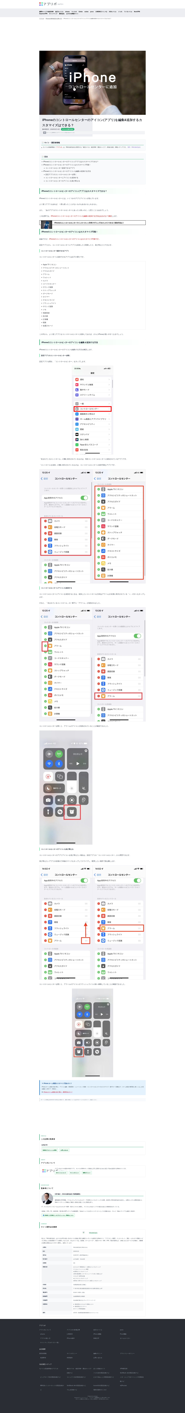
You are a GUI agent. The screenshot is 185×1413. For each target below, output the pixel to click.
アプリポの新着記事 (73, 1330)
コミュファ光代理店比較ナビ (76, 1377)
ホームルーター (125, 1338)
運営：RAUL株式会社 (134, 147)
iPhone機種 (97, 1334)
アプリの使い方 (45, 1338)
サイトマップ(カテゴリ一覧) (49, 1342)
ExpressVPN (43, 14)
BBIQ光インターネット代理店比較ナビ (52, 1387)
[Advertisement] (92, 34)
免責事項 (43, 1358)
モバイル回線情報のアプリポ (48, 1368)
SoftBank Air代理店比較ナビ (76, 1385)
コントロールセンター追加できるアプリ (60, 168)
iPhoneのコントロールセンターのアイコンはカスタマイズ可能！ (67, 164)
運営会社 (61, 14)
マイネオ (74, 11)
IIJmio (81, 11)
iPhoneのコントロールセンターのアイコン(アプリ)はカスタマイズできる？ (70, 161)
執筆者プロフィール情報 (50, 1150)
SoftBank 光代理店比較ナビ (129, 1373)
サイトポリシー (74, 1172)
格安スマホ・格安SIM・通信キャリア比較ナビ (79, 1371)
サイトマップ (53, 14)
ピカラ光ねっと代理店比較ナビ (103, 1377)
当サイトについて (61, 1172)
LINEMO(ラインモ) (101, 11)
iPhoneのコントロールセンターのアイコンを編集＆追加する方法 (67, 171)
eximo (86, 11)
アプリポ (41, 18)
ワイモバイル (128, 11)
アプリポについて (45, 1330)
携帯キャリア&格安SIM (46, 11)
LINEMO (70, 1334)
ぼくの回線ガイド (99, 1368)
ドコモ (120, 11)
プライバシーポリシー (127, 1353)
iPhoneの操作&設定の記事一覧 (54, 18)
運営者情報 (43, 1353)
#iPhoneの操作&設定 (67, 129)
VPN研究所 (123, 1368)
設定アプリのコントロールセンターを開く (61, 174)
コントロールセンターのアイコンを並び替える (62, 181)
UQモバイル (112, 11)
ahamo (67, 11)
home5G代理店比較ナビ (101, 1385)
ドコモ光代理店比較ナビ (101, 1373)
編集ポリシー (86, 1172)
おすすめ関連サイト (72, 14)
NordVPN (137, 11)
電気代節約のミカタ (100, 1390)
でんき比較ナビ (72, 1390)
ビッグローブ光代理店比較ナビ (50, 1377)
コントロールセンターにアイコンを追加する (61, 177)
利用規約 (70, 1358)
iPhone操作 (71, 1338)
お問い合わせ (64, 1150)
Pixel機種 (123, 1334)
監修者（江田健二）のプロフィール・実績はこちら (59, 1215)
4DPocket (123, 1385)
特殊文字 (96, 1338)
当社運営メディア (45, 1364)
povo (92, 11)
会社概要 (42, 1349)
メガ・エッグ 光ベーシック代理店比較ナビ (132, 1379)
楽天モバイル (59, 11)
